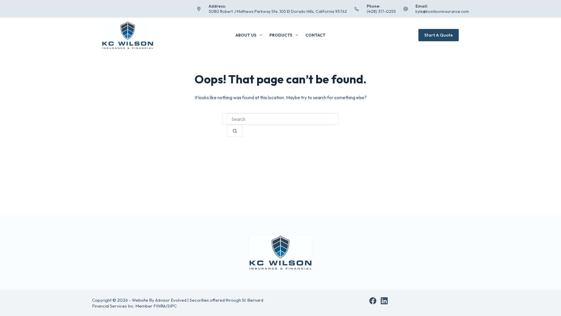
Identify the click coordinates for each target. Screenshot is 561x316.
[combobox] (280, 119)
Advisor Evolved (170, 300)
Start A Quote (438, 35)
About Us (246, 35)
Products (280, 35)
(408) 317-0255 (381, 11)
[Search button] (235, 131)
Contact (315, 35)
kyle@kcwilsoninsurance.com (442, 11)
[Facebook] (372, 300)
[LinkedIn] (384, 300)
